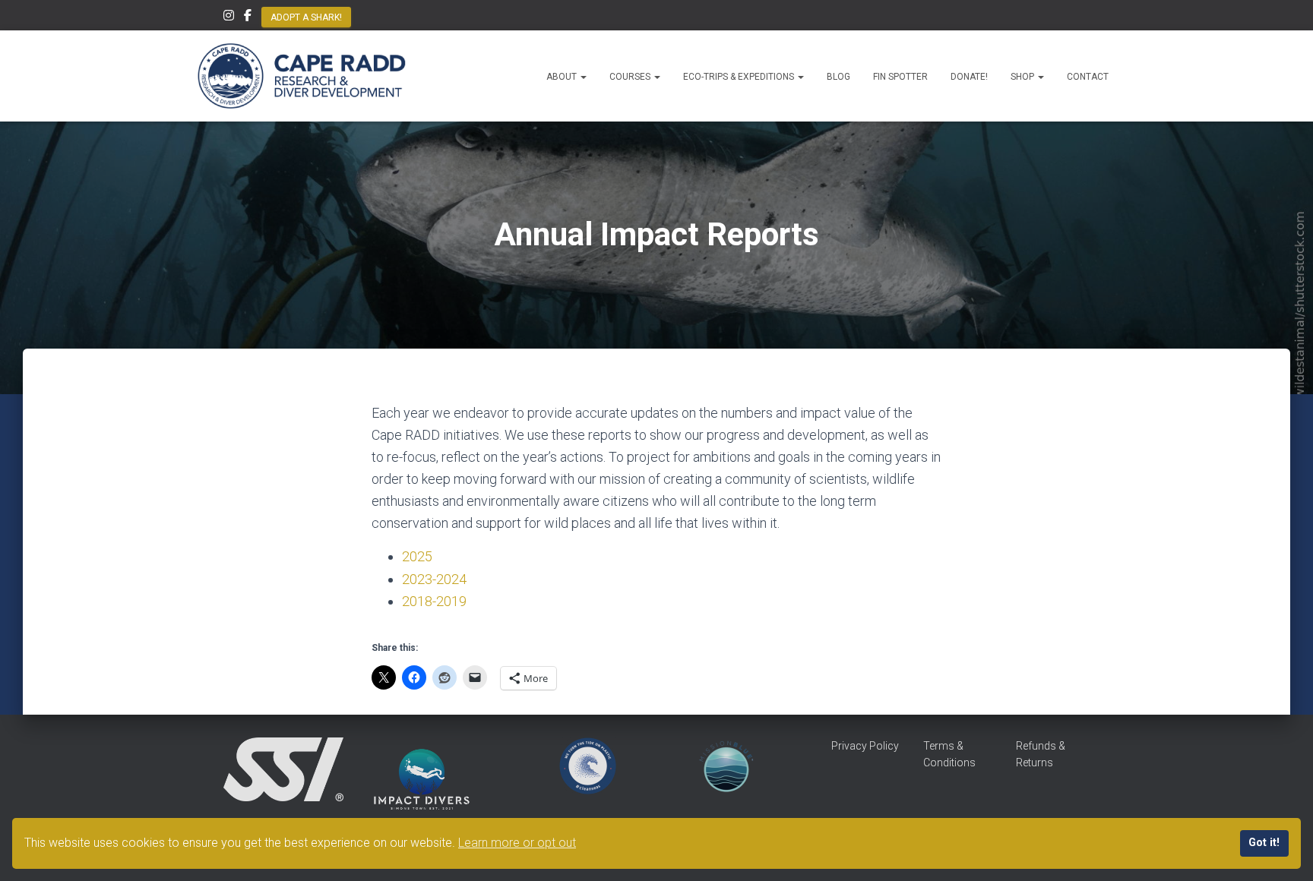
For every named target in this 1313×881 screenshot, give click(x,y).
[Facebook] (248, 17)
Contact (1088, 76)
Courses (631, 76)
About (562, 76)
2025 (417, 556)
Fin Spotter (900, 76)
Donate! (969, 76)
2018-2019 (434, 601)
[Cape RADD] (302, 76)
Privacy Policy (865, 746)
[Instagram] (228, 17)
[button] (583, 76)
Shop (1023, 76)
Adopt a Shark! (306, 17)
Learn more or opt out (517, 842)
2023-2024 (434, 579)
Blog (838, 76)
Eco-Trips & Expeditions (739, 76)
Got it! (1264, 842)
